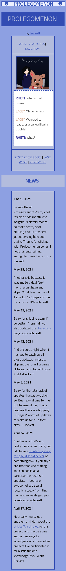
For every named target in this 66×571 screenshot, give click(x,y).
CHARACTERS (37, 44)
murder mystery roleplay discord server (32, 453)
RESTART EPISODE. (27, 157)
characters (44, 328)
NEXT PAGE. (37, 162)
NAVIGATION (32, 49)
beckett (35, 33)
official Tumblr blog (26, 526)
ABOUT (23, 44)
